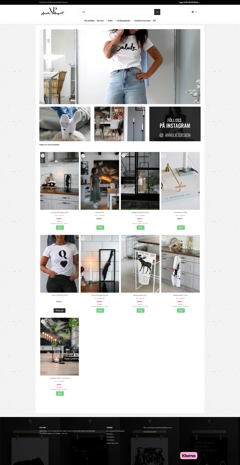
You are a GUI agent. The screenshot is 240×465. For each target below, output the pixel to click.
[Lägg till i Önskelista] (43, 155)
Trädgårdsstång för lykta (140, 212)
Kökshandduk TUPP (180, 295)
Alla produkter (89, 20)
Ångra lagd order (112, 443)
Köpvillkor (110, 434)
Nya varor (100, 20)
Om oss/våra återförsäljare (115, 431)
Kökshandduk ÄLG (140, 295)
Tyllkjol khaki (99, 212)
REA (154, 20)
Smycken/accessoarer (143, 20)
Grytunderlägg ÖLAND (100, 295)
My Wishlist (110, 440)
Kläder (110, 20)
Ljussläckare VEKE (180, 212)
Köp (60, 228)
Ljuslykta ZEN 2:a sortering (60, 378)
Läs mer (64, 433)
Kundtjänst (110, 437)
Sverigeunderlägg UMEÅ (59, 212)
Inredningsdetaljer (123, 20)
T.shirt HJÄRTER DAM (60, 295)
